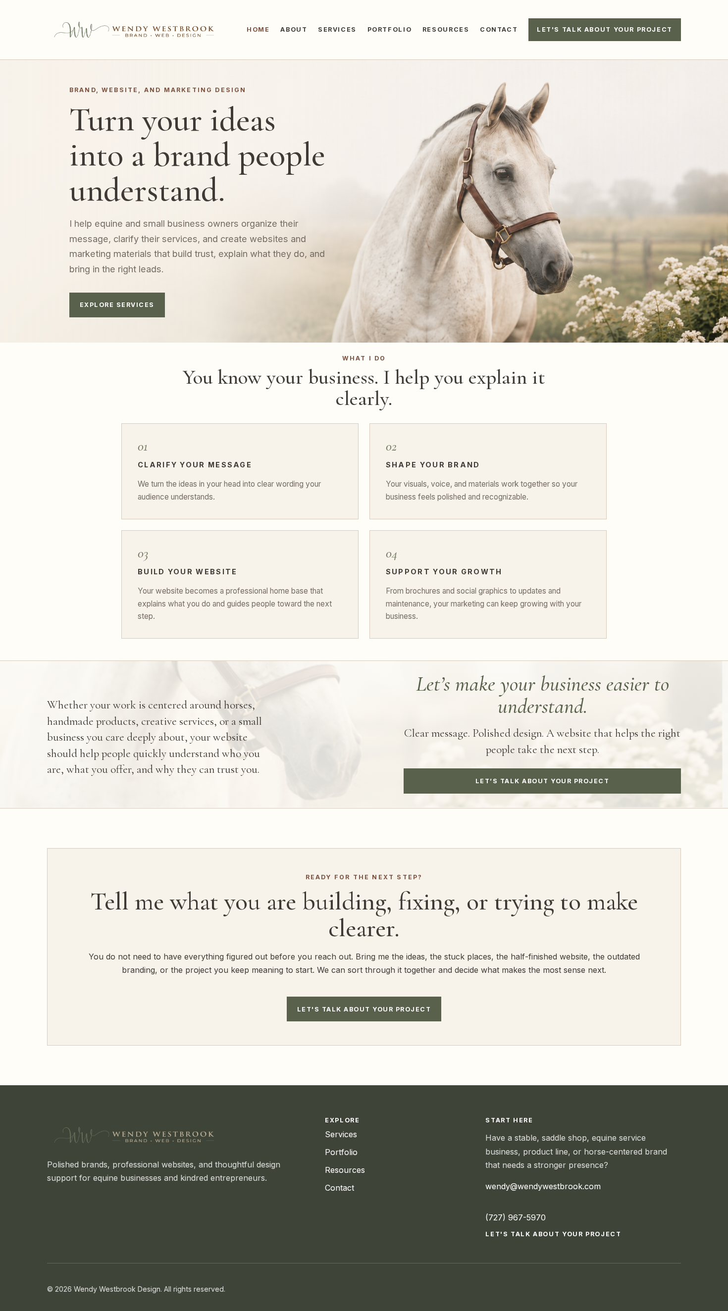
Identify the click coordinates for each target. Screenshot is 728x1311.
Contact (499, 29)
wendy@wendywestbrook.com (543, 1186)
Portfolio (389, 29)
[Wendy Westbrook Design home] (136, 29)
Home (258, 29)
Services (337, 29)
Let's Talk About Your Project (605, 29)
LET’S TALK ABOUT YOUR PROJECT (542, 781)
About (293, 29)
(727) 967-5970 (515, 1217)
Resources (445, 29)
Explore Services (117, 304)
